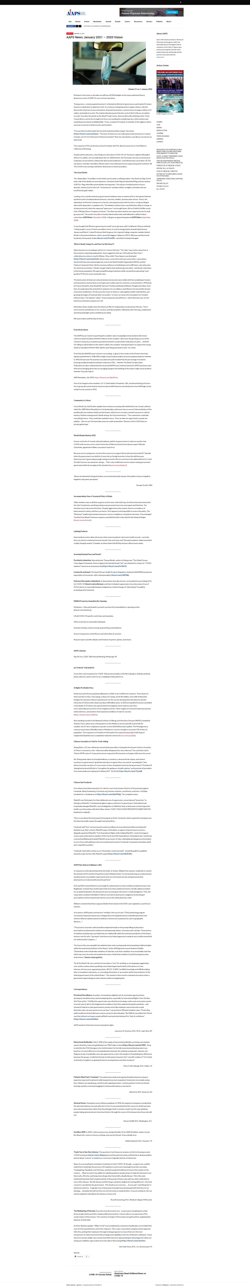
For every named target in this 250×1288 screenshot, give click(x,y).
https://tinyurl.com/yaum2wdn (86, 259)
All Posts (161, 189)
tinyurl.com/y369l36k (120, 575)
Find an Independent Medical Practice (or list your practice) (170, 162)
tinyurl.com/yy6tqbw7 (117, 465)
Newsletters (162, 130)
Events (86, 21)
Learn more (160, 57)
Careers (149, 21)
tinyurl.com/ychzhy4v (82, 520)
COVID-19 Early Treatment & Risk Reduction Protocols (170, 157)
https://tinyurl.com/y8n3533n (119, 854)
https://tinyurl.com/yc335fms (85, 715)
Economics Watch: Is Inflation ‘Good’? (96, 26)
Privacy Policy (163, 186)
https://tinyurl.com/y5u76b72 (114, 566)
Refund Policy (162, 183)
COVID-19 (70, 33)
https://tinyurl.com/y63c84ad (86, 1019)
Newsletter (97, 21)
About (168, 21)
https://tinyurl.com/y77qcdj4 (130, 771)
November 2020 (99, 217)
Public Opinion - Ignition (73, 1285)
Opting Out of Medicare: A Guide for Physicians (169, 175)
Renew (77, 21)
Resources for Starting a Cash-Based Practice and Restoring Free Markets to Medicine (169, 151)
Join (69, 21)
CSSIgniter (165, 1285)
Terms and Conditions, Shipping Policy (170, 180)
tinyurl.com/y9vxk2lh (105, 238)
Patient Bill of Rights (165, 168)
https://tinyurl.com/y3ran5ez (133, 1241)
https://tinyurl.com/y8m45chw (106, 377)
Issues (127, 21)
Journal (108, 21)
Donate (117, 21)
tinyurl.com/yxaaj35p (127, 735)
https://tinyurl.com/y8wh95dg (109, 794)
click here (170, 114)
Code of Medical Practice (167, 171)
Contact (160, 142)
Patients (159, 21)
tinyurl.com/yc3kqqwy (97, 1155)
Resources (138, 21)
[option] (134, 26)
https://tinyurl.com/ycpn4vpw (86, 134)
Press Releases (163, 136)
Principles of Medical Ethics (168, 165)
